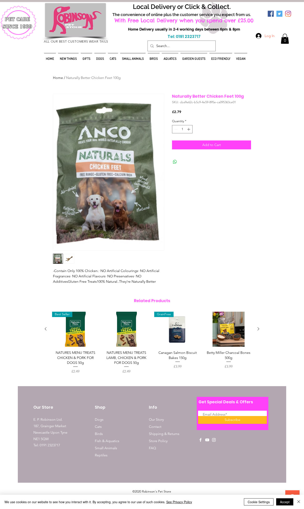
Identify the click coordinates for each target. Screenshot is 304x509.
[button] (285, 39)
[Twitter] (279, 14)
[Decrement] (175, 129)
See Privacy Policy (179, 502)
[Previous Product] (45, 329)
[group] (152, 342)
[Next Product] (258, 329)
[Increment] (189, 129)
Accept (285, 502)
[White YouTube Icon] (207, 439)
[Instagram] (288, 14)
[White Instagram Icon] (213, 439)
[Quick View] (126, 329)
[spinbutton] (182, 129)
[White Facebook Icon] (200, 439)
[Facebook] (271, 14)
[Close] (298, 501)
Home (58, 78)
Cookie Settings (259, 502)
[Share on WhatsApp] (175, 162)
